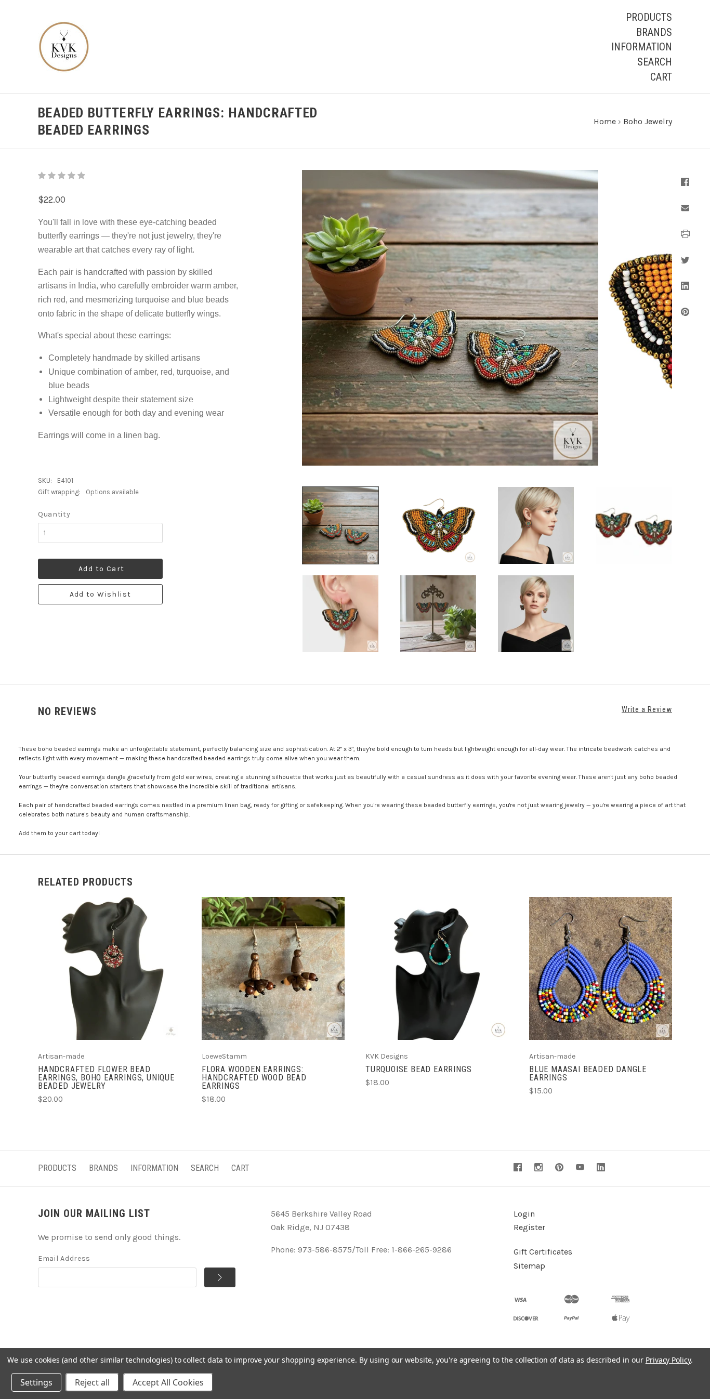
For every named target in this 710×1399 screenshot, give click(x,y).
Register (529, 1227)
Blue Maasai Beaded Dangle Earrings (588, 1073)
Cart (661, 77)
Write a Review (647, 709)
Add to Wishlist (101, 594)
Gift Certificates (543, 1252)
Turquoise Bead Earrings (418, 1069)
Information (641, 47)
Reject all (92, 1382)
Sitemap (529, 1266)
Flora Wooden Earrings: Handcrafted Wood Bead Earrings (254, 1077)
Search (654, 62)
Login (524, 1214)
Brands (654, 32)
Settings (36, 1382)
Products (649, 17)
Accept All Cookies (168, 1382)
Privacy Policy (668, 1360)
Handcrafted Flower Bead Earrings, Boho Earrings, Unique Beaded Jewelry (106, 1077)
